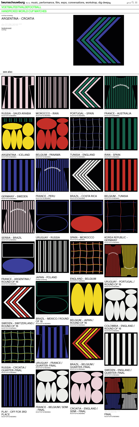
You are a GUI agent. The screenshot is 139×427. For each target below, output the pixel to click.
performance (46, 2)
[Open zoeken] (132, 2)
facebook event (6, 28)
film (57, 2)
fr (128, 3)
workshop (91, 2)
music (34, 2)
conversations (76, 2)
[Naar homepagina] (13, 2)
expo (64, 2)
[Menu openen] (136, 2)
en (130, 3)
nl (127, 3)
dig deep (104, 2)
